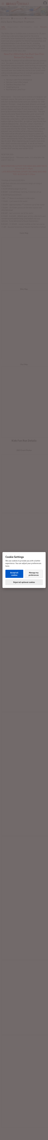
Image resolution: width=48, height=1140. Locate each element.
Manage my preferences (34, 573)
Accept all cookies (14, 573)
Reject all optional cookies (24, 582)
